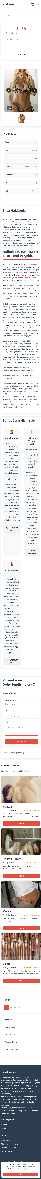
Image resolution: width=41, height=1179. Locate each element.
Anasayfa (4, 16)
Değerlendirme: (11, 700)
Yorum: (7, 722)
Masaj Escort (10, 1035)
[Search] (6, 1007)
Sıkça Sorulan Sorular (10, 1144)
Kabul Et (20, 1174)
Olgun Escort (10, 1028)
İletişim (4, 1128)
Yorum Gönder (21, 741)
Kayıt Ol (4, 1124)
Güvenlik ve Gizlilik (8, 1147)
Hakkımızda (6, 1140)
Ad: (6, 710)
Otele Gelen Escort (12, 1049)
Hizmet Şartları (7, 1151)
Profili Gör (21, 823)
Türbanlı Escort (11, 1042)
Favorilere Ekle (21, 54)
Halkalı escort (8, 4)
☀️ (38, 4)
